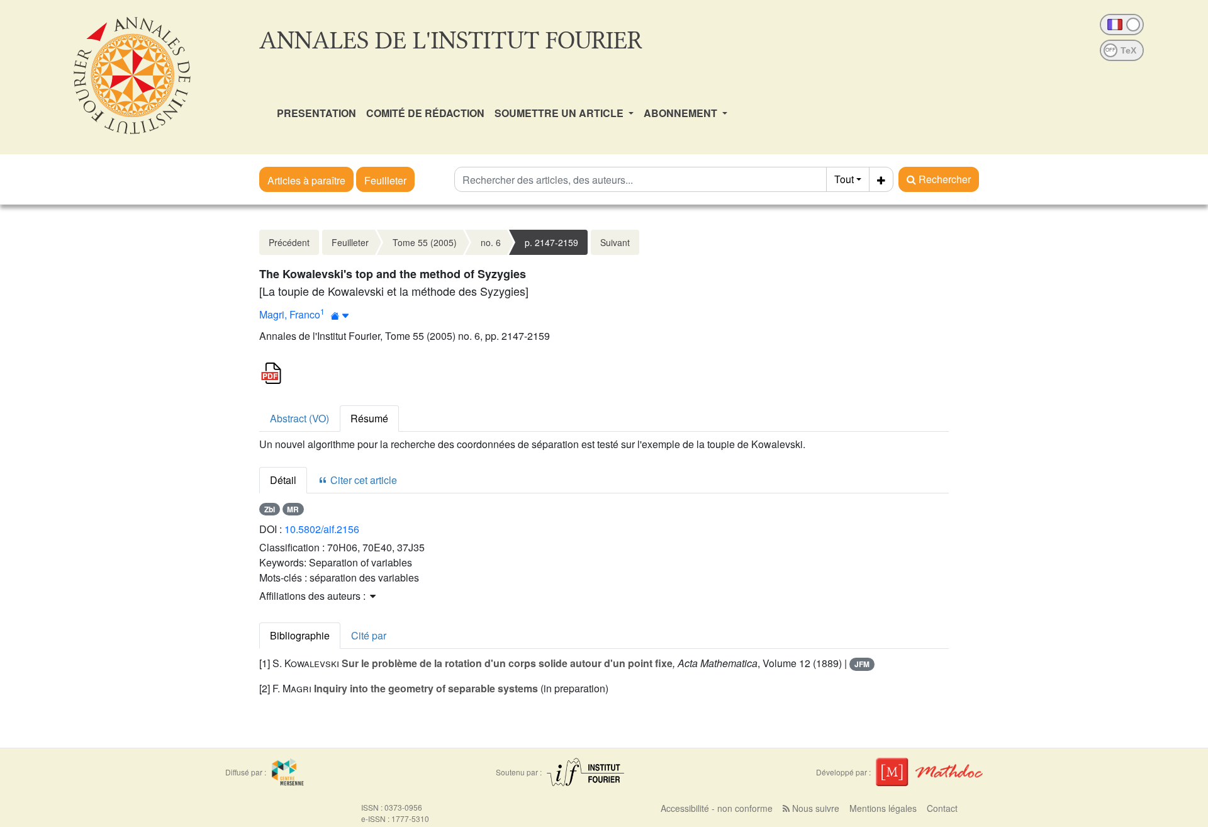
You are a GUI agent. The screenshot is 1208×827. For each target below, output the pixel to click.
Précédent (289, 242)
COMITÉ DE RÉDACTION (425, 113)
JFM (862, 664)
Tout (844, 179)
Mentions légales (883, 808)
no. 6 (491, 242)
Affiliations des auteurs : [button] (313, 595)
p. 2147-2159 (551, 242)
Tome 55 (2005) (425, 242)
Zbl (269, 509)
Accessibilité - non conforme (717, 808)
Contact (942, 808)
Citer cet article (362, 480)
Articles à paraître (306, 180)
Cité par (368, 635)
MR (293, 509)
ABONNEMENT (682, 113)
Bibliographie (300, 635)
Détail (283, 480)
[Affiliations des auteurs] (340, 315)
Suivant (615, 242)
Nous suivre (814, 808)
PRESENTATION (316, 113)
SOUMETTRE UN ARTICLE (560, 113)
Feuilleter (385, 180)
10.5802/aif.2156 (321, 529)
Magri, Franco (289, 314)
